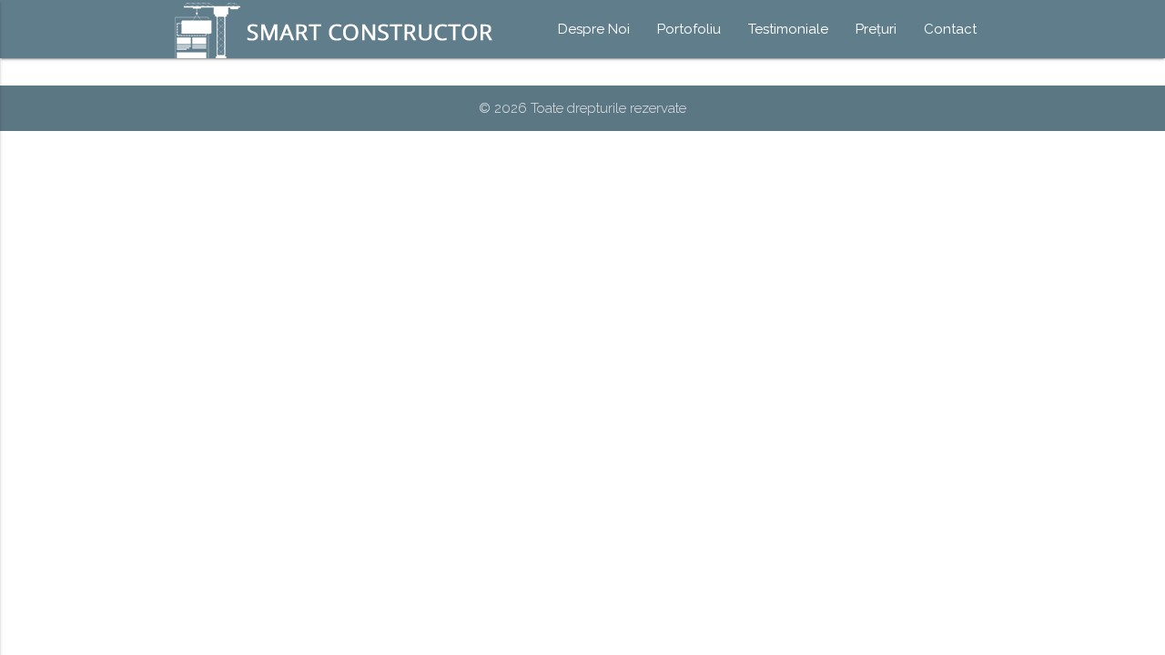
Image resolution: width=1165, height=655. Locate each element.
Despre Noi (594, 29)
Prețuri (876, 29)
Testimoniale (788, 29)
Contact (950, 29)
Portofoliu (689, 29)
